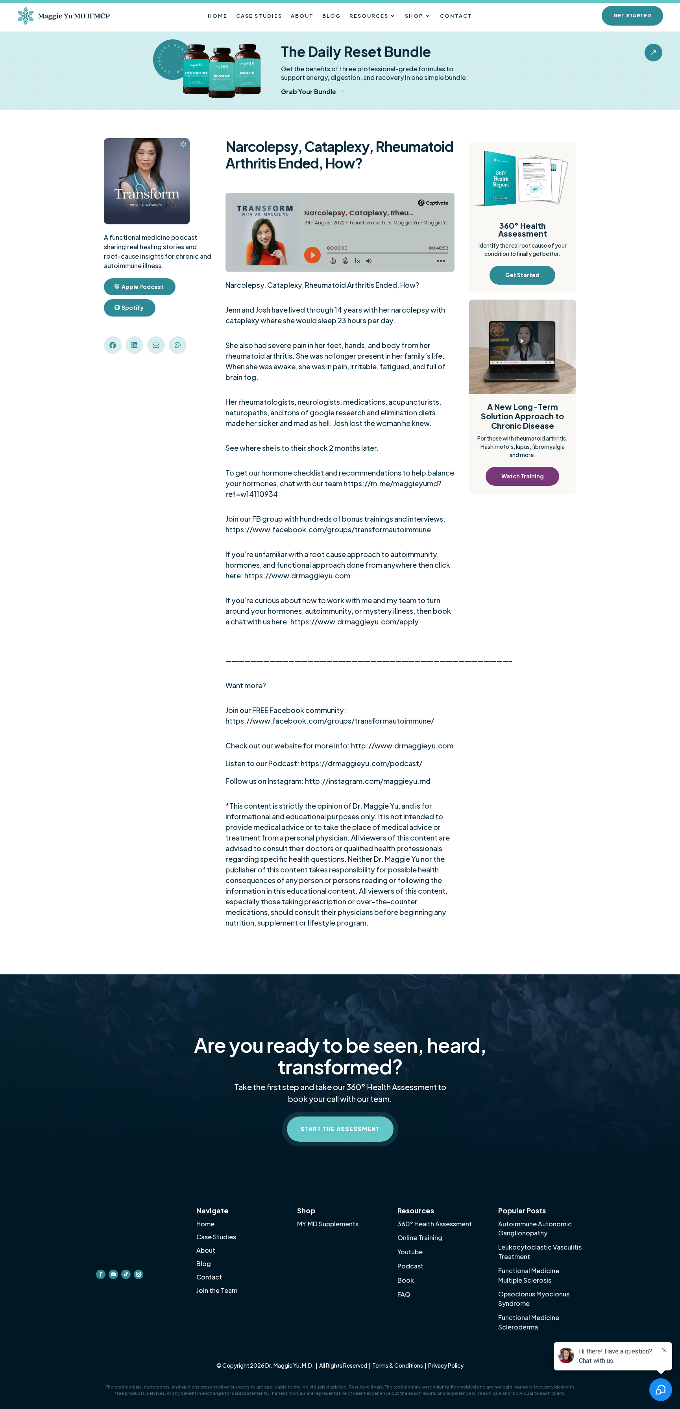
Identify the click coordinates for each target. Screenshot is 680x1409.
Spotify (133, 307)
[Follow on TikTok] (126, 1274)
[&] (653, 59)
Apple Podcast (143, 286)
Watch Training (522, 476)
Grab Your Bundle (308, 91)
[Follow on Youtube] (113, 1274)
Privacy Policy (446, 1365)
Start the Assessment (340, 1128)
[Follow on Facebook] (100, 1274)
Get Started (632, 16)
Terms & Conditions (397, 1365)
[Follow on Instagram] (138, 1274)
